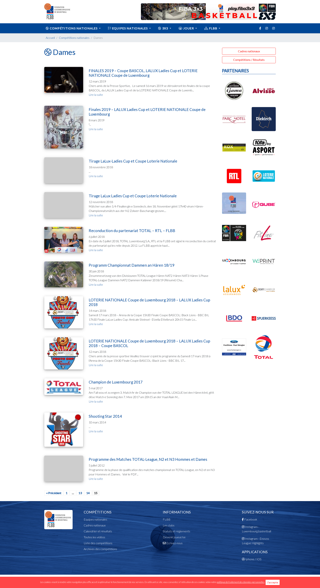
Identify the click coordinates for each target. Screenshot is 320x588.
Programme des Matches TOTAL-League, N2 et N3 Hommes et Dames (148, 459)
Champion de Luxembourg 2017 (116, 382)
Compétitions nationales (73, 28)
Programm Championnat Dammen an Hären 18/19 (131, 265)
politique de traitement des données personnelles (240, 582)
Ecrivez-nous (174, 543)
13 (80, 493)
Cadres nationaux (249, 51)
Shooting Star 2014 (105, 416)
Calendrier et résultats (98, 531)
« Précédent (53, 493)
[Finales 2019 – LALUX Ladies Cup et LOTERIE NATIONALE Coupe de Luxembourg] (63, 126)
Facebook (250, 519)
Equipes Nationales (130, 28)
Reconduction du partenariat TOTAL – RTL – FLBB (132, 230)
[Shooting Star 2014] (63, 429)
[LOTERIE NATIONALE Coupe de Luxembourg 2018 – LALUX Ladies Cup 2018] (63, 312)
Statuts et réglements (176, 531)
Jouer (188, 28)
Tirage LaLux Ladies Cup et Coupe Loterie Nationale (133, 195)
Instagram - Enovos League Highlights (255, 541)
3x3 (165, 28)
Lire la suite (96, 94)
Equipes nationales (95, 519)
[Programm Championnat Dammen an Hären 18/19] (63, 274)
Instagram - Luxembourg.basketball (256, 529)
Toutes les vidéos (94, 537)
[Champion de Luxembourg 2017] (63, 386)
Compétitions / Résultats (249, 59)
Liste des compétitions (98, 543)
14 (88, 493)
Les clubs (168, 525)
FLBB (213, 28)
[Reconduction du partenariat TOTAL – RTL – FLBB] (63, 239)
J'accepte (272, 582)
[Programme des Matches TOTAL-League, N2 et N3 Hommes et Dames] (63, 468)
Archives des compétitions (100, 549)
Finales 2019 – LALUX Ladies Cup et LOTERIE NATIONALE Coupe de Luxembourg (147, 111)
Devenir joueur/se (174, 537)
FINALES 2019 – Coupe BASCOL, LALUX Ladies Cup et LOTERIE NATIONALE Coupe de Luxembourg (143, 72)
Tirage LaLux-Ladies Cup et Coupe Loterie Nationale (133, 161)
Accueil (50, 37)
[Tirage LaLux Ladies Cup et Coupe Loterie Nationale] (63, 204)
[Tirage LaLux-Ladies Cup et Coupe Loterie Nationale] (63, 170)
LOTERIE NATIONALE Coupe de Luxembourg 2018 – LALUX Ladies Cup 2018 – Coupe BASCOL (149, 343)
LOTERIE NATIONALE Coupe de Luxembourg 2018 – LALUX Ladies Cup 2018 (149, 302)
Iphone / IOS (253, 559)
